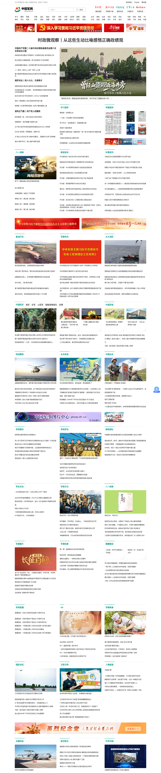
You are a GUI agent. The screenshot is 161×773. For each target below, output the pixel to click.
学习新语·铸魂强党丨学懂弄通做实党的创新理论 (121, 581)
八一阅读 (109, 490)
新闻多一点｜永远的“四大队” (136, 569)
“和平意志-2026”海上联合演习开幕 (26, 403)
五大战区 (109, 236)
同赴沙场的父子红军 (22, 535)
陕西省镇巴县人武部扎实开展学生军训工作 (29, 715)
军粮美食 (109, 623)
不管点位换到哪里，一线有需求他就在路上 (119, 726)
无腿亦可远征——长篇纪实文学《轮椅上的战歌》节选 (123, 730)
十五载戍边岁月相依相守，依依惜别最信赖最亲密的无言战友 (125, 406)
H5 (145, 17)
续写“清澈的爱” (110, 399)
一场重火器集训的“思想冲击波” (91, 323)
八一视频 (20, 152)
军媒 (139, 17)
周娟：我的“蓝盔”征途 (67, 396)
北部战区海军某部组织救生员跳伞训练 (28, 596)
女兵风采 (65, 354)
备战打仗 (20, 236)
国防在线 (120, 11)
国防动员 (20, 681)
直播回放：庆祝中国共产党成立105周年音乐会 (31, 662)
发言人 (72, 19)
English (136, 2)
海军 (59, 17)
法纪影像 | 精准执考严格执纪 (24, 599)
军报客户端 (109, 11)
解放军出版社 (141, 7)
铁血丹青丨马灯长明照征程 (69, 519)
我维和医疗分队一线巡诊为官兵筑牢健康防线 (120, 478)
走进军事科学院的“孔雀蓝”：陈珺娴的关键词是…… (77, 710)
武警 (84, 17)
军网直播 (20, 623)
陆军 (53, 17)
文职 (114, 17)
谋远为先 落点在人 (111, 519)
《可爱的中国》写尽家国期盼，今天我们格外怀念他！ (123, 715)
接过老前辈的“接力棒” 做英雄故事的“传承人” (75, 733)
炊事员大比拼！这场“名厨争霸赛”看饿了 (118, 652)
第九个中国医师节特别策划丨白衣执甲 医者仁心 (121, 722)
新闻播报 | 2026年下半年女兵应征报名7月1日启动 (77, 399)
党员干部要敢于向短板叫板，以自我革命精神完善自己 (33, 471)
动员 (109, 17)
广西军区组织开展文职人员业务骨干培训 (73, 719)
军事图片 (20, 550)
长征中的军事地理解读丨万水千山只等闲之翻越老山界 (33, 525)
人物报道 (109, 681)
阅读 (98, 19)
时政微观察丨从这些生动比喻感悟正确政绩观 (80, 40)
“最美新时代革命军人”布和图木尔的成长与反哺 (31, 392)
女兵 (92, 17)
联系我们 (129, 2)
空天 (109, 19)
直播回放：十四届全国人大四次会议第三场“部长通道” (33, 665)
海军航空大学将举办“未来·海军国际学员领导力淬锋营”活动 (124, 335)
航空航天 (65, 757)
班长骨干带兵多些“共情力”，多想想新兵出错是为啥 (77, 339)
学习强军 (65, 107)
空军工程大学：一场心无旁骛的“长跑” (136, 323)
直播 (47, 19)
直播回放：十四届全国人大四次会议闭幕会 (29, 669)
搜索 (81, 10)
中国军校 (109, 304)
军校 (35, 19)
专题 (144, 19)
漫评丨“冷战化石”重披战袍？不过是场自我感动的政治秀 (79, 458)
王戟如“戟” (108, 710)
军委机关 (65, 236)
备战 (47, 17)
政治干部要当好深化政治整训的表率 (27, 478)
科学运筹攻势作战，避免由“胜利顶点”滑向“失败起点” (123, 532)
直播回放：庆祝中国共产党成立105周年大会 (30, 658)
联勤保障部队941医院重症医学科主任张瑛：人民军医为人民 (80, 389)
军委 (35, 17)
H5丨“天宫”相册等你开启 (68, 669)
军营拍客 (65, 550)
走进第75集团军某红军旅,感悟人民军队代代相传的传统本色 (35, 335)
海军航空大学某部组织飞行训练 (25, 589)
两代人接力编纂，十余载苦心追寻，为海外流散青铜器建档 (124, 528)
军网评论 (65, 429)
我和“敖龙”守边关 (110, 403)
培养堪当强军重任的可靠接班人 (25, 458)
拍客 (65, 19)
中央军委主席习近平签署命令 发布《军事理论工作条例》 (79, 265)
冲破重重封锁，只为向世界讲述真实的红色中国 (76, 539)
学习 (16, 17)
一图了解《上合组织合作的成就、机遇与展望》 (121, 585)
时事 (27, 19)
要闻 (22, 17)
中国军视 (140, 11)
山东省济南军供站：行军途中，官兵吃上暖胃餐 (121, 665)
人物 (134, 19)
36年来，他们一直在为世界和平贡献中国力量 (120, 471)
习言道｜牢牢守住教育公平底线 (114, 569)
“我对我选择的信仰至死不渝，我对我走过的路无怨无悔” (123, 535)
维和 (98, 17)
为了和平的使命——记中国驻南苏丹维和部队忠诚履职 (123, 474)
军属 (129, 17)
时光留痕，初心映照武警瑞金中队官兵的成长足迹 (76, 599)
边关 (103, 17)
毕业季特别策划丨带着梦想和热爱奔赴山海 (114, 323)
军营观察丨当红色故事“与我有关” (116, 672)
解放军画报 (110, 7)
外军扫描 (109, 757)
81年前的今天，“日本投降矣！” (25, 542)
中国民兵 (130, 11)
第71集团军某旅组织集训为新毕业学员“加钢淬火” (31, 339)
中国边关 (109, 354)
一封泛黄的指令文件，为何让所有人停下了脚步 (31, 519)
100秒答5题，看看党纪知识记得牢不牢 (73, 672)
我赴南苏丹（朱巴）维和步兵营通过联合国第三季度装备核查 (125, 464)
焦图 (27, 17)
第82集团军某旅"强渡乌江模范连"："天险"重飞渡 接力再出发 (69, 324)
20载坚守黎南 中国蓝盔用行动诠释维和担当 (120, 467)
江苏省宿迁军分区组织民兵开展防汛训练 (28, 710)
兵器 (103, 19)
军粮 (129, 19)
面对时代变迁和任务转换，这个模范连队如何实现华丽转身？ (35, 389)
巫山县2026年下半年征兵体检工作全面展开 (29, 730)
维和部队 (109, 429)
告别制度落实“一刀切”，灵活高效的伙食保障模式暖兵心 (34, 342)
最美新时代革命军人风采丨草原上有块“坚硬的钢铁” (32, 396)
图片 (53, 19)
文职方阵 (65, 681)
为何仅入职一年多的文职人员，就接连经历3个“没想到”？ (79, 722)
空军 (65, 17)
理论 (16, 19)
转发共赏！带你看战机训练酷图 (70, 585)
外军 (114, 19)
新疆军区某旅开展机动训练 (24, 592)
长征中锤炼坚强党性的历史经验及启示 (73, 464)
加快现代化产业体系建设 (68, 467)
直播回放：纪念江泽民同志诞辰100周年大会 (30, 652)
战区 (41, 17)
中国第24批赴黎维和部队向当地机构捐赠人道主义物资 (123, 458)
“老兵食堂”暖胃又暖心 (112, 662)
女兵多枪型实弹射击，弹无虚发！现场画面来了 (76, 383)
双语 (139, 19)
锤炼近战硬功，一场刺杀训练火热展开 (73, 589)
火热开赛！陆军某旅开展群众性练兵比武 (73, 596)
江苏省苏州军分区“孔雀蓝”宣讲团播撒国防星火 (75, 715)
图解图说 (109, 550)
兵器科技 (20, 757)
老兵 (120, 19)
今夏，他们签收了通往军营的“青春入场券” (119, 346)
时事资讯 (109, 152)
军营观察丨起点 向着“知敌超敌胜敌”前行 (28, 399)
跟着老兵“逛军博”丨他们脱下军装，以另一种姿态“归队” (123, 719)
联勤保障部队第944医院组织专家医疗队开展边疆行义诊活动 (35, 585)
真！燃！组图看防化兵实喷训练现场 (72, 579)
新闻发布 (65, 152)
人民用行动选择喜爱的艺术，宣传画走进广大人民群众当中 (124, 539)
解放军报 (99, 7)
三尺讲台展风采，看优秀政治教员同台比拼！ (75, 342)
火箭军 (72, 17)
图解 (59, 19)
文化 (92, 19)
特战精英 (20, 354)
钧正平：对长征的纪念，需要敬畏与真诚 (73, 474)
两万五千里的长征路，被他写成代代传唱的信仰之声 (77, 532)
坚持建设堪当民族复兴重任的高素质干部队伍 (30, 474)
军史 (120, 17)
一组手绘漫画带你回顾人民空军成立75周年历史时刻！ (78, 665)
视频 (41, 19)
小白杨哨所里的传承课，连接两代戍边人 (118, 396)
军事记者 (131, 7)
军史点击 (20, 490)
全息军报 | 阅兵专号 (66, 658)
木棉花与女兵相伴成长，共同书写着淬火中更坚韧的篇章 (79, 403)
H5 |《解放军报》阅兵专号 (69, 662)
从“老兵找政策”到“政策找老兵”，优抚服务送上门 (31, 719)
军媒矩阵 (109, 107)
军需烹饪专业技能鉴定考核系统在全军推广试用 (121, 669)
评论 (22, 19)
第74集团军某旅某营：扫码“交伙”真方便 (118, 658)
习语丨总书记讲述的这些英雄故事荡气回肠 (119, 599)
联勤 (78, 17)
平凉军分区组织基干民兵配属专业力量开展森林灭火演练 (34, 722)
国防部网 (98, 11)
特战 (84, 19)
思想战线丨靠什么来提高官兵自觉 (26, 481)
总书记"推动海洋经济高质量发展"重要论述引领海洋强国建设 (125, 592)
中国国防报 (120, 7)
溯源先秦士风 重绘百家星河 (69, 528)
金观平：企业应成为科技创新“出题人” (72, 471)
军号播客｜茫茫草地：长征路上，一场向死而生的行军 (78, 525)
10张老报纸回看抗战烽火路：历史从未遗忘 (29, 539)
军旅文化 (65, 490)
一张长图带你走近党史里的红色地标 (117, 588)
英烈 (78, 19)
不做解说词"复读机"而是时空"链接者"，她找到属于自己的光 (80, 392)
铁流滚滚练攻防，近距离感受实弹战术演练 (29, 265)
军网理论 (20, 429)
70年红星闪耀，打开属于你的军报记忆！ (74, 652)
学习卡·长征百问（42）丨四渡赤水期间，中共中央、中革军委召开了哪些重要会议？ (35, 580)
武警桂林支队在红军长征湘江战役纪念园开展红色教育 (78, 592)
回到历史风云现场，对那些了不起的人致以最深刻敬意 (123, 525)
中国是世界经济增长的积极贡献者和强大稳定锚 (76, 478)
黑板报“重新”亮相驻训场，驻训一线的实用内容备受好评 (79, 335)
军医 (134, 17)
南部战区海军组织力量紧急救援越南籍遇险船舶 (121, 265)
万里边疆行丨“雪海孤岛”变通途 (115, 383)
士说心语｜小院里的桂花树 (69, 535)
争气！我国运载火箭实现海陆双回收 (27, 181)
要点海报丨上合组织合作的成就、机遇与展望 (120, 595)
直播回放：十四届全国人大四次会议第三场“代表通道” (33, 672)
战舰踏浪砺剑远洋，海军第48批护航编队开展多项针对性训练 (35, 383)
